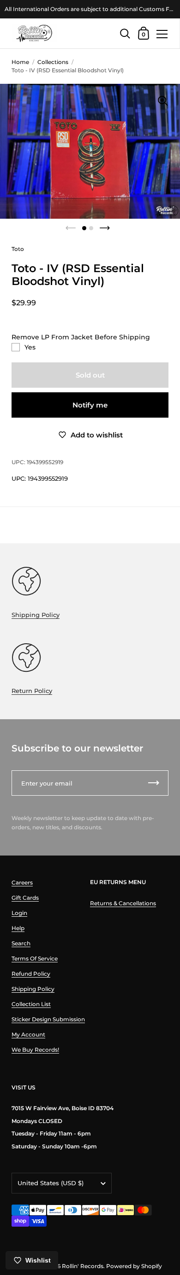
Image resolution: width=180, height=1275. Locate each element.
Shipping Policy (36, 614)
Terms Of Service (35, 958)
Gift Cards (25, 897)
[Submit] (153, 783)
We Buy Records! (35, 1049)
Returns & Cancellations (123, 903)
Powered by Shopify (134, 1266)
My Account (28, 1034)
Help (18, 928)
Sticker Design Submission (48, 1019)
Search (21, 943)
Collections (52, 61)
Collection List (31, 1004)
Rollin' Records (82, 1266)
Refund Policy (31, 973)
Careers (22, 882)
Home (20, 61)
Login (19, 912)
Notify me (90, 405)
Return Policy (32, 690)
